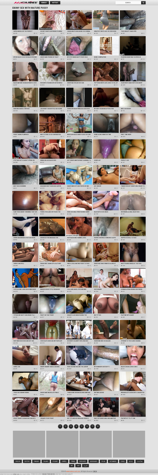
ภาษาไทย (140, 461)
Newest (44, 3)
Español (64, 461)
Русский (55, 461)
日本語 (123, 461)
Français (36, 461)
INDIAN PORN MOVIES (48, 474)
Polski (103, 461)
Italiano (45, 461)
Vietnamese (113, 461)
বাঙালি (78, 465)
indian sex (16, 474)
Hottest (55, 3)
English (17, 461)
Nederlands (93, 461)
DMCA (95, 471)
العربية (85, 465)
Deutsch (27, 461)
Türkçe (73, 461)
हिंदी (72, 465)
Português (82, 461)
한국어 (131, 461)
